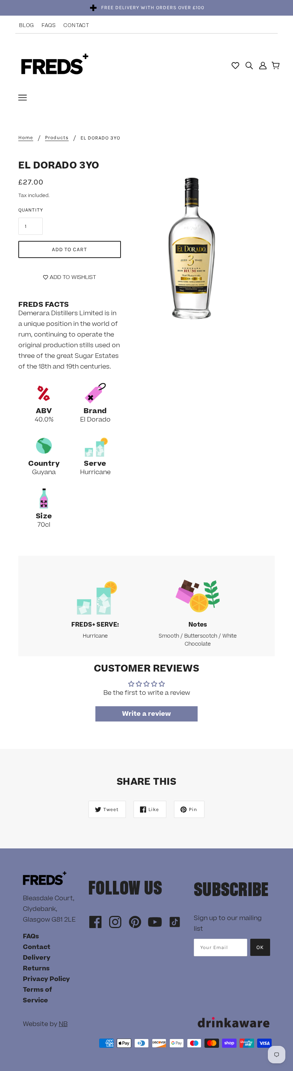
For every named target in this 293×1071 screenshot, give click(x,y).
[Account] (263, 65)
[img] (249, 65)
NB (63, 1024)
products (57, 137)
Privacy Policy (46, 979)
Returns (36, 968)
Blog (26, 25)
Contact (76, 25)
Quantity (30, 210)
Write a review (146, 713)
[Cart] (277, 66)
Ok (260, 947)
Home (25, 137)
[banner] (54, 64)
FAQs (49, 25)
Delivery (36, 957)
